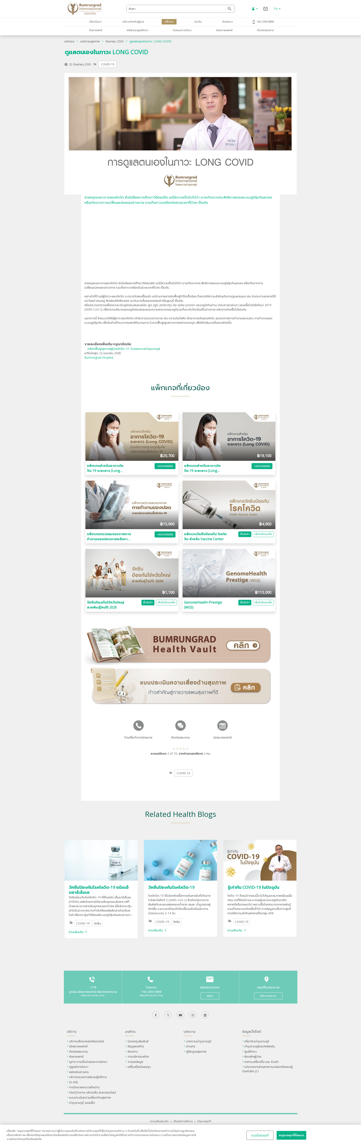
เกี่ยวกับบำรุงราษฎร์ (256, 1041)
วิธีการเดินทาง (268, 996)
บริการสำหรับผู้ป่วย (133, 21)
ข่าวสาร (190, 1046)
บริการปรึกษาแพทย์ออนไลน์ (87, 1041)
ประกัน (198, 21)
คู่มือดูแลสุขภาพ (196, 1051)
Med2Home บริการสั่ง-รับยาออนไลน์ (92, 1092)
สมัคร (210, 996)
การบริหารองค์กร (138, 1056)
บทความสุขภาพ (90, 41)
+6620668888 (165, 466)
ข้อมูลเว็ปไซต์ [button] (251, 1031)
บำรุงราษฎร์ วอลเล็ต (82, 1103)
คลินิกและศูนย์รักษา (137, 30)
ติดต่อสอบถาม (265, 30)
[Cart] (266, 8)
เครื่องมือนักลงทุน (139, 1067)
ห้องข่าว (133, 1051)
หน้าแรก (69, 41)
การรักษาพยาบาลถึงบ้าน (84, 1087)
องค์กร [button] (130, 1031)
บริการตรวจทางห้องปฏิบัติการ (88, 1077)
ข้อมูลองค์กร (136, 1046)
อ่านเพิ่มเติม (76, 932)
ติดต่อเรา (227, 21)
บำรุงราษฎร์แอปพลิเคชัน (259, 1046)
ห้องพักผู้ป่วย (252, 1056)
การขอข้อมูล (135, 1062)
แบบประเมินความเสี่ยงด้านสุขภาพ (90, 1097)
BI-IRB (73, 1082)
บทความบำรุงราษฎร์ (198, 1041)
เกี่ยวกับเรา (95, 21)
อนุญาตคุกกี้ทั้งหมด (291, 1135)
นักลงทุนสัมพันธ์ (138, 1041)
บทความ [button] (190, 1031)
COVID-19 (107, 64)
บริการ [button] (71, 1031)
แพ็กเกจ (169, 21)
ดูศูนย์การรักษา (78, 1067)
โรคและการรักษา (182, 30)
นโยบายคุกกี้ (204, 1121)
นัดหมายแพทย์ (224, 30)
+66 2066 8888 (265, 21)
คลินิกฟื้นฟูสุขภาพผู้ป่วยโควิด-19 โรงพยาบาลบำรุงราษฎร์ (124, 349)
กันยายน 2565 (115, 41)
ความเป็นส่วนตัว (159, 1121)
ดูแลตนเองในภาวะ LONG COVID (151, 41)
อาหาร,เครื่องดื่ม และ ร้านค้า (261, 1062)
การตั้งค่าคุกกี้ (260, 1135)
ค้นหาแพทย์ (95, 30)
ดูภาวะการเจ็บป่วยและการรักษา (88, 1062)
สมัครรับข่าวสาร (79, 1072)
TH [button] (275, 9)
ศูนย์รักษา (250, 1051)
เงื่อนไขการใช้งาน (183, 1121)
